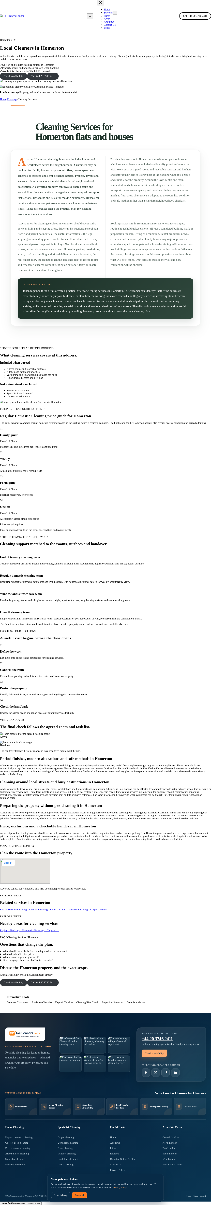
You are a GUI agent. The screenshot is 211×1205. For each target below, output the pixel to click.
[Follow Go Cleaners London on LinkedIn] (175, 1072)
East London (169, 1148)
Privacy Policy (117, 1170)
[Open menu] (90, 16)
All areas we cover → (174, 1164)
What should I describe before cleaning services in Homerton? (35, 951)
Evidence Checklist (42, 1002)
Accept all (79, 1195)
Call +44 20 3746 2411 (195, 15)
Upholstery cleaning (68, 1142)
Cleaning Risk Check (87, 1002)
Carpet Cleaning (100, 909)
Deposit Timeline (64, 1002)
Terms (195, 1196)
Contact (203, 1196)
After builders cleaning (17, 1153)
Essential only (60, 1195)
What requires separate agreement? (21, 957)
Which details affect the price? (18, 954)
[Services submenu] (115, 12)
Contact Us (115, 1164)
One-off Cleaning (39, 909)
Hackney (16, 930)
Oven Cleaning (59, 909)
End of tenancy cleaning (17, 1148)
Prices (113, 1148)
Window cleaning (67, 1153)
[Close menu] (100, 2)
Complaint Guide (136, 1002)
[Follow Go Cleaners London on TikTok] (165, 1072)
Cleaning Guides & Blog (123, 1159)
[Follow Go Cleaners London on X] (155, 1072)
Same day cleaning (15, 1159)
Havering (40, 930)
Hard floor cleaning (68, 1159)
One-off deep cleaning (16, 1142)
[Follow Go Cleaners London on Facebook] (146, 1072)
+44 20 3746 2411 (157, 1038)
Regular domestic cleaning (19, 1137)
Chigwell (53, 930)
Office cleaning (66, 1164)
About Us (115, 1142)
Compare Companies (18, 1002)
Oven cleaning (65, 1148)
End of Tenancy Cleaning (14, 909)
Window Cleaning (79, 909)
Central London (171, 1137)
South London (170, 1153)
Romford (28, 930)
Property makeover (15, 1164)
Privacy (189, 1196)
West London (169, 1159)
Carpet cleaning (66, 1137)
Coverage (12, 99)
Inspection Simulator (112, 1002)
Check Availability (13, 76)
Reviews (114, 1153)
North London (170, 1142)
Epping (5, 930)
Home (3, 99)
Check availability (154, 1053)
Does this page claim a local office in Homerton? (28, 960)
